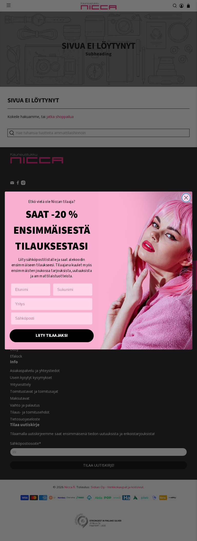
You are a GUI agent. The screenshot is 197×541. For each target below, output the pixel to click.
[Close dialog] (186, 197)
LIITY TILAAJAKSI (52, 336)
